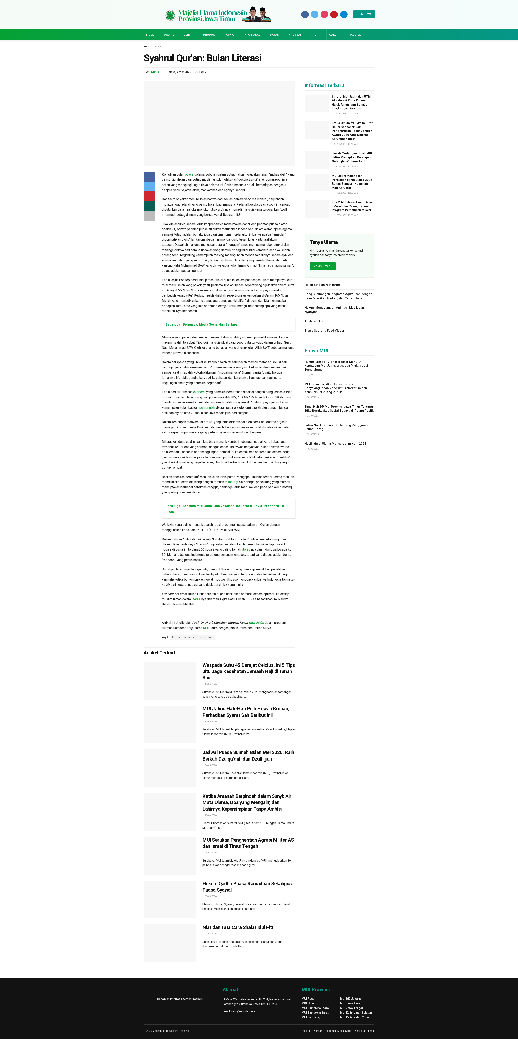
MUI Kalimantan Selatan (356, 1012)
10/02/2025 (312, 449)
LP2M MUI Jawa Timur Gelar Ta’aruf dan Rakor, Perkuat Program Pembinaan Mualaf (352, 206)
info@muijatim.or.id (243, 1011)
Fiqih (316, 34)
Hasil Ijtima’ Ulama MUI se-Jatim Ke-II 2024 (335, 443)
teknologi (231, 482)
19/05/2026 (210, 684)
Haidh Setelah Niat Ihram (323, 285)
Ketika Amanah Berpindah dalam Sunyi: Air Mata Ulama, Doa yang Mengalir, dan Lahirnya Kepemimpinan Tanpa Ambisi (246, 802)
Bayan (274, 34)
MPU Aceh (308, 1003)
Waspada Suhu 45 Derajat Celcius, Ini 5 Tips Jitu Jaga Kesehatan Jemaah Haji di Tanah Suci (248, 671)
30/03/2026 (210, 896)
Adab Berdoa (314, 321)
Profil (169, 34)
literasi (246, 550)
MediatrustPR (160, 1030)
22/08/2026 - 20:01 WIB (346, 113)
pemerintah (207, 408)
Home (150, 34)
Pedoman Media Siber (338, 1030)
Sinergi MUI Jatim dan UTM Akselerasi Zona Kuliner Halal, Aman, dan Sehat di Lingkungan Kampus (351, 102)
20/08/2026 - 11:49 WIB (346, 166)
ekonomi (199, 392)
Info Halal (252, 34)
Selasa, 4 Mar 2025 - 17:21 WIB (186, 72)
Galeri (334, 34)
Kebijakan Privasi (364, 1030)
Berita (189, 34)
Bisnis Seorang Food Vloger (325, 330)
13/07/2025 (312, 434)
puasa (189, 174)
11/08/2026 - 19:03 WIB (346, 215)
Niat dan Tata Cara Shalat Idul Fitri (238, 927)
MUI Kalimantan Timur (355, 1017)
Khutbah (295, 34)
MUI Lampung (310, 1017)
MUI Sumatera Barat (315, 1012)
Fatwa (229, 34)
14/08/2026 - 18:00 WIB (346, 193)
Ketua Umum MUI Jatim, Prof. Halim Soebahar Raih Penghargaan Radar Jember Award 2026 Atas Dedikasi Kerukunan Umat (353, 131)
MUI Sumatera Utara (315, 1008)
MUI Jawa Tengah (352, 1008)
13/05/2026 (210, 721)
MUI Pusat (308, 998)
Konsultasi (323, 266)
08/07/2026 (312, 397)
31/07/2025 (312, 416)
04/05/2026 (210, 765)
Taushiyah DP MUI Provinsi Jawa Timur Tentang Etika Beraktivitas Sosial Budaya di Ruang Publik (339, 409)
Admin (154, 72)
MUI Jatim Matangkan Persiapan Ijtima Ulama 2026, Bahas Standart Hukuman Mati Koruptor (352, 182)
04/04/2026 (210, 852)
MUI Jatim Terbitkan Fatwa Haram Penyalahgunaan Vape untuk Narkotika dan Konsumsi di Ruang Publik (336, 388)
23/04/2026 (210, 815)
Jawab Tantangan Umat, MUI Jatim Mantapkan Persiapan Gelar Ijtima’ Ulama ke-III (352, 157)
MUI (206, 628)
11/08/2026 (312, 374)
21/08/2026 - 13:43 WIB (346, 144)
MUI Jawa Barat (350, 1003)
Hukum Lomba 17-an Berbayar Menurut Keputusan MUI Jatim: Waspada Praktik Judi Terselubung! (336, 365)
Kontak (318, 1030)
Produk (209, 34)
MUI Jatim (256, 623)
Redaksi (305, 1030)
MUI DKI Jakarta (351, 998)
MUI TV (365, 14)
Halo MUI (356, 34)
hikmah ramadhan (184, 637)
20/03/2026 (210, 933)
